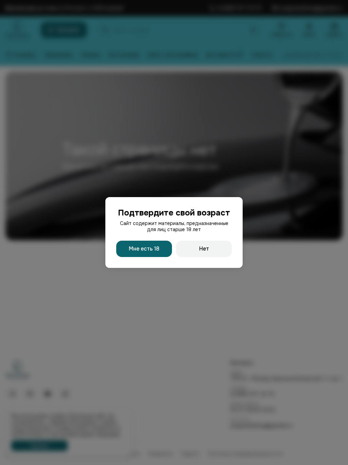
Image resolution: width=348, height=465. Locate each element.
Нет (204, 248)
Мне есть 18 (144, 248)
